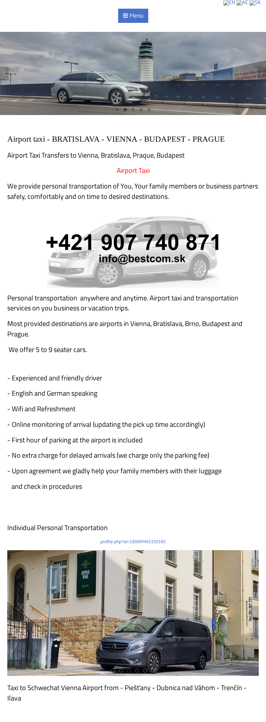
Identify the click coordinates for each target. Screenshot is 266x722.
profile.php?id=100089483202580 (133, 542)
